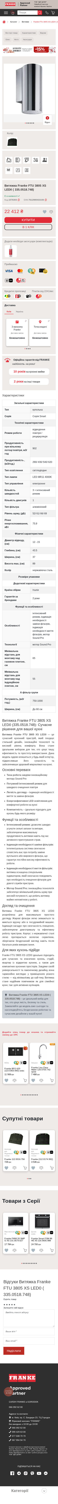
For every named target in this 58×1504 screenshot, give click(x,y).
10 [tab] (36, 1095)
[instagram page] (25, 1473)
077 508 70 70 (19, 1436)
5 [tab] (32, 123)
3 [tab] (29, 123)
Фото (16, 40)
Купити (28, 220)
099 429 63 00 (19, 1432)
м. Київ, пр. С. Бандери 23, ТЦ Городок (30, 1417)
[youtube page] (39, 1473)
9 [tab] (34, 1095)
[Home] (10, 4)
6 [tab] (34, 123)
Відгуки (43, 33)
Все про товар (12, 33)
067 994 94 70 (19, 1440)
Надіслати (14, 1350)
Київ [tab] (9, 311)
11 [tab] (37, 1095)
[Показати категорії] (44, 1490)
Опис (8, 40)
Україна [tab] (19, 311)
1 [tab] (25, 123)
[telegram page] (19, 1473)
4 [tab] (30, 123)
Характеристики (29, 33)
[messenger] (46, 1473)
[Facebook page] (12, 1473)
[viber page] (32, 1473)
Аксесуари (27, 40)
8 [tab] (32, 1095)
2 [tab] (27, 123)
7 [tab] (31, 1095)
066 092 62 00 (16, 1407)
